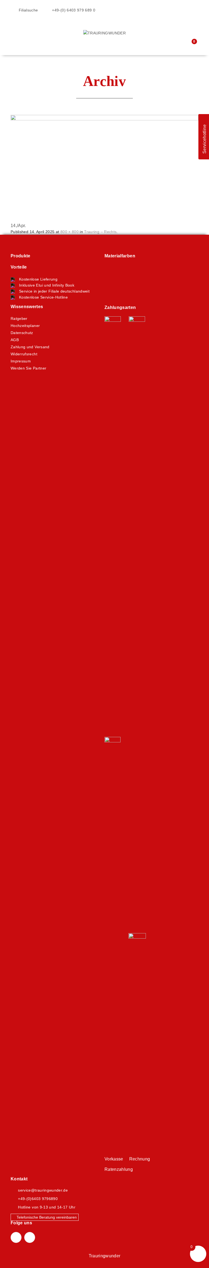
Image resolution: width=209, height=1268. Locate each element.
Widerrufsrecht (24, 354)
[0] (190, 45)
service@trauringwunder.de (43, 1190)
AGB (15, 340)
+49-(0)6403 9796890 (38, 1199)
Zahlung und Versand (30, 347)
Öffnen (15, 26)
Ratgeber (19, 318)
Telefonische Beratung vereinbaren (46, 1217)
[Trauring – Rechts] (104, 167)
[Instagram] (29, 1237)
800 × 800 (69, 232)
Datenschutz (22, 333)
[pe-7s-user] (180, 45)
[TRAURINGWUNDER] (104, 33)
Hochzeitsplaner (25, 325)
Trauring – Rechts (100, 232)
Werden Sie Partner (28, 368)
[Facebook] (16, 1237)
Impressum (21, 361)
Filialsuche (27, 10)
